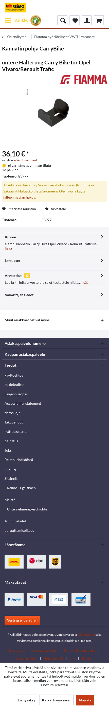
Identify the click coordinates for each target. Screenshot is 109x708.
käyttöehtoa (14, 375)
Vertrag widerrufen (22, 620)
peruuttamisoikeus (19, 530)
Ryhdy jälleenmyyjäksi (80, 650)
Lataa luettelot (27, 659)
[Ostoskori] (99, 20)
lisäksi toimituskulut (26, 160)
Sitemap (11, 469)
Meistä (10, 500)
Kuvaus (10, 237)
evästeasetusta (16, 431)
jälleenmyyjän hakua (19, 197)
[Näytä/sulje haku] (62, 20)
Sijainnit (11, 478)
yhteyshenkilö (53, 659)
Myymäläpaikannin (44, 650)
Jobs (8, 450)
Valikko (21, 20)
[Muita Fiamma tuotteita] (83, 79)
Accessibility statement (23, 403)
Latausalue (17, 650)
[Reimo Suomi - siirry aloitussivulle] (15, 8)
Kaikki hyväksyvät (56, 700)
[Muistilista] (74, 20)
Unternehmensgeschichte (27, 509)
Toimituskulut (15, 521)
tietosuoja (12, 413)
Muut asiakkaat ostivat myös (27, 320)
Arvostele (58, 209)
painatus (11, 441)
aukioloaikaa (14, 384)
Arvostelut (13, 275)
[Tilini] (87, 20)
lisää (8, 248)
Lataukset (12, 260)
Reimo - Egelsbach (21, 488)
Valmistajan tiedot (19, 295)
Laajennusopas (16, 394)
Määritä (85, 700)
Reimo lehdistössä (19, 459)
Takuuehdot (14, 422)
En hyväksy (26, 700)
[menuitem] (16, 20)
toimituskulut (86, 634)
